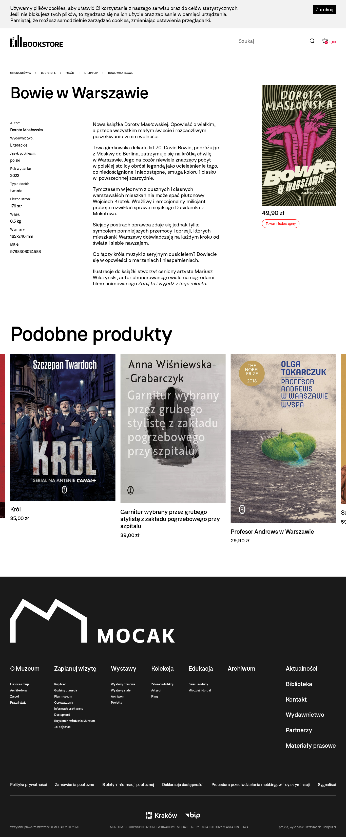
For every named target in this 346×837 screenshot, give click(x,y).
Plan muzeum (63, 696)
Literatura (91, 73)
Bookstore (48, 73)
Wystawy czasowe (123, 684)
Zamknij (324, 9)
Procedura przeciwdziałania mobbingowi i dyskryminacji (261, 784)
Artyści (156, 690)
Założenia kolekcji (162, 684)
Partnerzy (299, 730)
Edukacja (200, 668)
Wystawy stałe (120, 690)
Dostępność (62, 715)
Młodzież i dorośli (199, 690)
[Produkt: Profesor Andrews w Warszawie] (172, 449)
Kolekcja (162, 668)
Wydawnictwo (305, 714)
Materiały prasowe (311, 745)
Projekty (116, 702)
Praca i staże (18, 702)
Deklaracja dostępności (182, 784)
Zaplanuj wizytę (75, 668)
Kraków (161, 815)
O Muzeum (25, 668)
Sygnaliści (327, 784)
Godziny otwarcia (65, 690)
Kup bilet (60, 684)
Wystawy (123, 668)
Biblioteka (299, 684)
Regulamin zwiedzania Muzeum (74, 721)
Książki (70, 73)
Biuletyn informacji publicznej (128, 784)
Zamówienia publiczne (74, 784)
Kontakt (296, 699)
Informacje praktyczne (68, 708)
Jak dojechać (62, 727)
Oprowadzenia (63, 702)
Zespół (14, 696)
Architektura (18, 690)
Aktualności (301, 668)
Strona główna (20, 73)
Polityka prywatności (28, 784)
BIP (192, 815)
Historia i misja (19, 684)
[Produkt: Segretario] (283, 439)
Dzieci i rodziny (198, 684)
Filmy (155, 696)
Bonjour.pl (329, 827)
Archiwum (117, 696)
